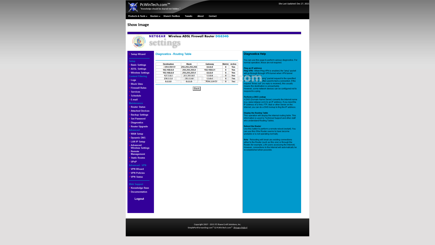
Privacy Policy (240, 228)
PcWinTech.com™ (155, 5)
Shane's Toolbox (171, 16)
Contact (213, 16)
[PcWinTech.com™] (132, 12)
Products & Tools (135, 17)
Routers (153, 17)
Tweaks (188, 16)
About (200, 16)
